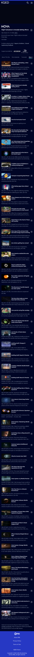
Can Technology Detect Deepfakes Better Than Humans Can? (20, 142)
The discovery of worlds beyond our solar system (20, 287)
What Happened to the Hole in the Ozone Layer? (19, 153)
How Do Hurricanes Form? (18, 119)
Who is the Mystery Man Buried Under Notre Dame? (19, 321)
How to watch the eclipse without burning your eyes (18, 265)
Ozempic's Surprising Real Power (20, 175)
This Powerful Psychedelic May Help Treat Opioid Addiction (19, 130)
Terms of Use (17, 644)
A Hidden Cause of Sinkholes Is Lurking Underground (19, 164)
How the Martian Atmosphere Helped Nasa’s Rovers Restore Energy (19, 579)
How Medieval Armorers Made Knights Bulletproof (19, 108)
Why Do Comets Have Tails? (19, 456)
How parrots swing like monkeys (20, 310)
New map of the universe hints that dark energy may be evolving (20, 231)
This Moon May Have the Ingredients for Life (18, 467)
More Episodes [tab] (15, 57)
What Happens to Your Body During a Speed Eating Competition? (19, 75)
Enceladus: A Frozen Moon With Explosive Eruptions (20, 512)
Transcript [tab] (24, 57)
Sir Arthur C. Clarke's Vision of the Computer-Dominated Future (20, 97)
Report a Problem (19, 43)
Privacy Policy (17, 641)
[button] (27, 3)
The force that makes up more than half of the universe (19, 299)
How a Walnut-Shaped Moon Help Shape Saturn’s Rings (19, 557)
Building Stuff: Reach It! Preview (20, 355)
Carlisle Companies (6, 626)
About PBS (17, 637)
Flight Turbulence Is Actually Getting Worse (19, 86)
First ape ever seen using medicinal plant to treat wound (20, 209)
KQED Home (17, 650)
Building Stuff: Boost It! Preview (20, 377)
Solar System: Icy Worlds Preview (20, 478)
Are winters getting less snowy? (20, 243)
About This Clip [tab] (6, 57)
